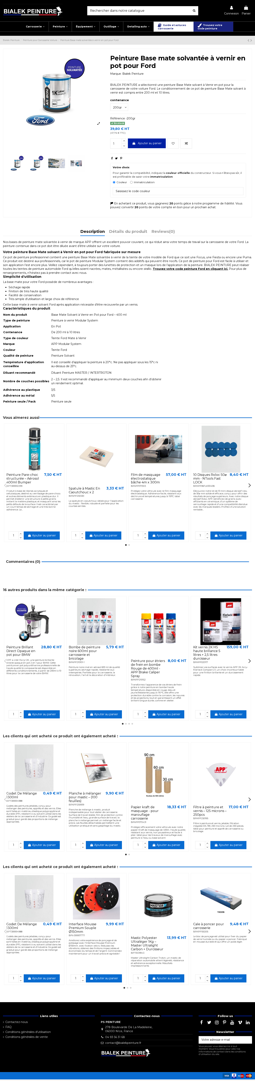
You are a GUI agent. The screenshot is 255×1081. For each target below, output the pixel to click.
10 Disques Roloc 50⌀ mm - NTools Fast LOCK (210, 478)
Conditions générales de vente (26, 1037)
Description (92, 232)
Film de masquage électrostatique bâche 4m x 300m (145, 478)
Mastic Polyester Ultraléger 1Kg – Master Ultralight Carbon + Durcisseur (147, 943)
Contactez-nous (16, 1022)
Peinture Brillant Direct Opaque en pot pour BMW (20, 651)
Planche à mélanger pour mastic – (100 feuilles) (85, 797)
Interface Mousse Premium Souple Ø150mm (82, 928)
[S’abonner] (248, 1040)
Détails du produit (128, 232)
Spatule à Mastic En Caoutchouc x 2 (84, 490)
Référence (117, 118)
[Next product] (251, 40)
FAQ (8, 1027)
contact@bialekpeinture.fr (123, 1043)
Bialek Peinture (133, 73)
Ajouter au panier (150, 143)
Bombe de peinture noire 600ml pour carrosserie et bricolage (84, 653)
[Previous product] (249, 40)
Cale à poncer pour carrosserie (208, 926)
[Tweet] (116, 158)
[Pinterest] (121, 158)
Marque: (116, 73)
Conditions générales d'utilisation (28, 1032)
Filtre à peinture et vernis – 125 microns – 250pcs (210, 811)
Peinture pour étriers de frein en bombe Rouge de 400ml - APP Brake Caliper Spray (148, 668)
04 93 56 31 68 (115, 1037)
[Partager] (112, 158)
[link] (231, 10)
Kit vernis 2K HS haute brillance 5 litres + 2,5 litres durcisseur (206, 653)
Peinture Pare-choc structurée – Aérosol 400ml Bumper (22, 478)
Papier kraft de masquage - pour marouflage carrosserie (145, 813)
